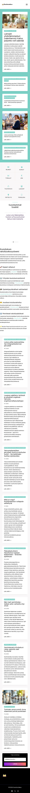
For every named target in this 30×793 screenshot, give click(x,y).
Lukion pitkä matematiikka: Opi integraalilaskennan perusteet (14, 344)
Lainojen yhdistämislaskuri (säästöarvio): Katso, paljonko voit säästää (14, 37)
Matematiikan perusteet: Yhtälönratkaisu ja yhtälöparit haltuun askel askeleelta (15, 84)
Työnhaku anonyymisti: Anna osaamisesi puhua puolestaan (15, 710)
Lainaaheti (14, 272)
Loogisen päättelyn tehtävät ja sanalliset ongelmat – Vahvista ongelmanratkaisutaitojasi (14, 398)
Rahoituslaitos (18, 318)
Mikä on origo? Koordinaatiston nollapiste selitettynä (14, 502)
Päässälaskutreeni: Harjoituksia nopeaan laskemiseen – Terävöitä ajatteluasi (12, 554)
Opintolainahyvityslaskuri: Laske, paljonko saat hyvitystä (14, 649)
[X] (15, 791)
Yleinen (6, 80)
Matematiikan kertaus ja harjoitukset (14, 78)
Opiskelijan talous (9, 132)
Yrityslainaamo (19, 283)
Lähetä (15, 764)
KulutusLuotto (14, 307)
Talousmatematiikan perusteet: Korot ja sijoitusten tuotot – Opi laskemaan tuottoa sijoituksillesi (15, 453)
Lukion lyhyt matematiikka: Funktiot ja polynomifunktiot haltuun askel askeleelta (15, 217)
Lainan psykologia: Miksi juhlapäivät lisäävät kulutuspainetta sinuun (13, 135)
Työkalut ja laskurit (10, 30)
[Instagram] (18, 791)
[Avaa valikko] (26, 4)
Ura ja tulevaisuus (9, 98)
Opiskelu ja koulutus (10, 96)
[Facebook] (12, 791)
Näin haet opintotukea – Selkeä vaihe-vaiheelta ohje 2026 (14, 604)
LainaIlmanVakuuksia (6, 294)
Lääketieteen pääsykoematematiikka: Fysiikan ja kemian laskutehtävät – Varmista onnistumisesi (14, 152)
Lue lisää (7, 69)
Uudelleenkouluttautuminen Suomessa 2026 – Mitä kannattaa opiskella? (14, 101)
